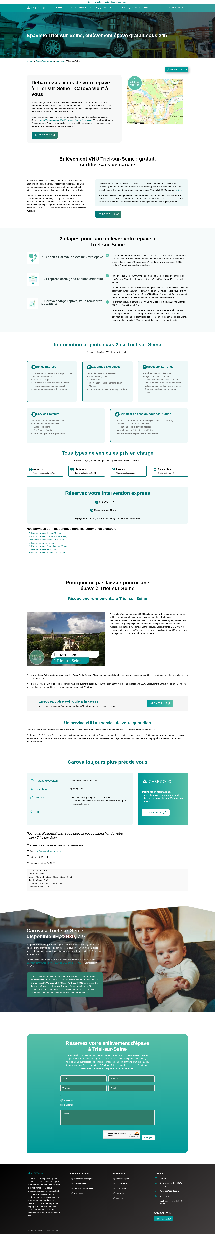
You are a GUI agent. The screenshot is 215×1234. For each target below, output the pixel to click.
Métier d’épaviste (86, 7)
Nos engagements (81, 1193)
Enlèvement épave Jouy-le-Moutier (45, 533)
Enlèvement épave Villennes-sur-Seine (47, 552)
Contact (146, 7)
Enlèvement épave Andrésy (41, 543)
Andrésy (179, 190)
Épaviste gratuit (80, 1183)
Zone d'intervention (45, 61)
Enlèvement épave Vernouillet (42, 549)
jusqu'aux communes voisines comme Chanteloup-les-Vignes (55, 963)
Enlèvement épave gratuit (66, 7)
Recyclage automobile (131, 7)
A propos (119, 1198)
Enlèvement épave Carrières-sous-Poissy (48, 536)
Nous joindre (121, 1188)
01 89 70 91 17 (176, 7)
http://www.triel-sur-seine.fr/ (48, 851)
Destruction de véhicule (83, 1188)
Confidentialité (121, 1183)
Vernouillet (87, 120)
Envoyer (148, 1137)
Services (113, 7)
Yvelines (60, 61)
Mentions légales (122, 1179)
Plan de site (120, 1193)
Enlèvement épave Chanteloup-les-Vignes (48, 546)
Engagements (101, 7)
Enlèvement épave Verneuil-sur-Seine (46, 540)
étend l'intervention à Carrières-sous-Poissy (60, 120)
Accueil (30, 61)
